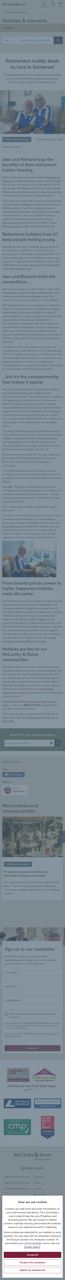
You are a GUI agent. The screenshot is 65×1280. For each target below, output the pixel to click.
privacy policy (32, 1246)
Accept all (32, 1254)
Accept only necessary (32, 1262)
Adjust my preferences (33, 1270)
